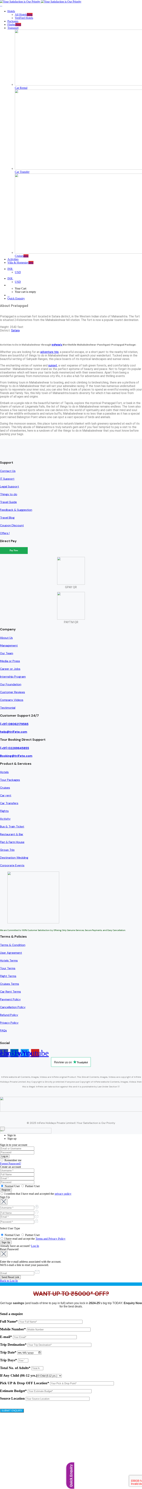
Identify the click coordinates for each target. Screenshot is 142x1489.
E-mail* (6, 1337)
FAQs (3, 1030)
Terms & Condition (12, 945)
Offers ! (5, 533)
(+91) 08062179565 (14, 724)
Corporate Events (12, 865)
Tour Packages (10, 780)
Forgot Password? (10, 1163)
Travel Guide (8, 502)
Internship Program (13, 677)
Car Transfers (9, 803)
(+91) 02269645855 (14, 748)
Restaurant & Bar (11, 834)
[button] (74, 285)
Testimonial (7, 708)
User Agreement (11, 953)
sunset (52, 365)
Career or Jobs (10, 669)
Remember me (12, 1160)
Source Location (13, 1398)
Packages (12, 21)
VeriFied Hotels (24, 17)
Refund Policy (9, 1015)
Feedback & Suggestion (16, 510)
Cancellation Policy (13, 1007)
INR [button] (10, 268)
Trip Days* (9, 1360)
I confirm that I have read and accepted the (37, 1193)
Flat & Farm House (12, 842)
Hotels (11, 11)
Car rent (5, 795)
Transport (12, 27)
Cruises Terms (9, 984)
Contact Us (8, 471)
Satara (15, 330)
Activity (5, 819)
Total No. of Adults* (15, 1368)
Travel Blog (7, 518)
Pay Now (14, 550)
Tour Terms (7, 968)
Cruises (5, 788)
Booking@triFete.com (16, 756)
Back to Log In (9, 1280)
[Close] (2, 1129)
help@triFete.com (13, 732)
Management (9, 645)
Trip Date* (8, 1352)
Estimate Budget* (14, 1391)
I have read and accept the (34, 1238)
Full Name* (9, 1321)
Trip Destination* (14, 1344)
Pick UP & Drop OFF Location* (25, 1383)
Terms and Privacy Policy (50, 1238)
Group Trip (7, 850)
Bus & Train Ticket (12, 826)
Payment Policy (10, 999)
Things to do (8, 494)
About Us (6, 638)
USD (18, 272)
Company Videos (11, 700)
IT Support (7, 479)
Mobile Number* (13, 1329)
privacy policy (63, 1193)
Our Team (6, 653)
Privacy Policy (9, 1023)
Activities (12, 259)
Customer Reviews (12, 692)
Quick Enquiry (16, 298)
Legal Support (9, 486)
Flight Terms (8, 976)
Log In (35, 1245)
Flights (4, 811)
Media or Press (10, 661)
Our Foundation (10, 684)
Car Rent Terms (10, 992)
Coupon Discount (12, 525)
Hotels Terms (9, 960)
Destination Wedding (14, 858)
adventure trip (49, 352)
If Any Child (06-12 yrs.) (18, 1375)
